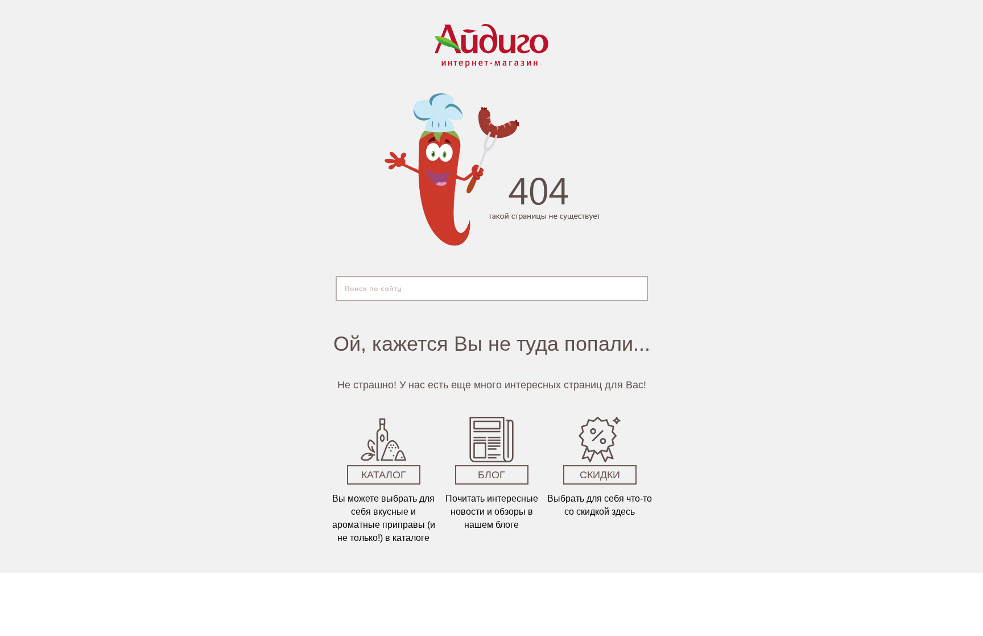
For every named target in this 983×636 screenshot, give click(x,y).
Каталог (383, 475)
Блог (491, 475)
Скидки (600, 475)
